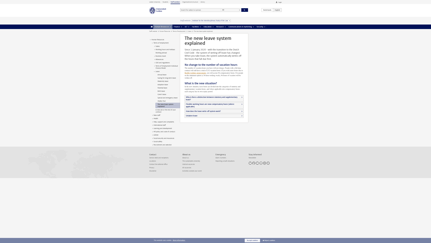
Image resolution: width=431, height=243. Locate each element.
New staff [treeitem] (157, 115)
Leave (189, 31)
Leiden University (154, 2)
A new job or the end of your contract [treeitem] (166, 111)
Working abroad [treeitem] (161, 53)
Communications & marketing (240, 27)
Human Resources (162, 27)
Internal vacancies (188, 164)
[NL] (267, 10)
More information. (179, 240)
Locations (152, 161)
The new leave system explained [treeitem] (165, 105)
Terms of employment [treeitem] (161, 43)
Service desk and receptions (158, 158)
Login (280, 2)
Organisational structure (190, 2)
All (223, 10)
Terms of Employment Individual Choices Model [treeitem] (167, 67)
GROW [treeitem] (156, 135)
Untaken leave (191, 116)
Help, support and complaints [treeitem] (164, 122)
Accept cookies (252, 240)
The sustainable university (191, 161)
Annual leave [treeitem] (162, 75)
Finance (177, 27)
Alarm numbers (221, 158)
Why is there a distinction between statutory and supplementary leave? (211, 98)
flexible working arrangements (195, 73)
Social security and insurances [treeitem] (164, 138)
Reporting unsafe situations (225, 161)
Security (260, 27)
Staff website (153, 31)
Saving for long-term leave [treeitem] (167, 78)
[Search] (244, 10)
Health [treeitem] (156, 118)
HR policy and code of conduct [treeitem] (164, 132)
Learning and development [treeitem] (163, 128)
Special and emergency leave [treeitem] (167, 98)
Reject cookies (269, 240)
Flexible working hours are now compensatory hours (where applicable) (210, 105)
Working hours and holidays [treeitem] (165, 49)
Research (220, 27)
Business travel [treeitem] (161, 56)
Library (202, 2)
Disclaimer (152, 171)
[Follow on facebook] (253, 163)
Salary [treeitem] (158, 46)
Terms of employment (179, 31)
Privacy (151, 168)
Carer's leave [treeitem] (162, 94)
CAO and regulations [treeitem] (163, 63)
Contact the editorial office (158, 164)
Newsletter (252, 158)
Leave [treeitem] (157, 71)
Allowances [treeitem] (159, 59)
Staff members (175, 2)
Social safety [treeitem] (158, 142)
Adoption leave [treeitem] (163, 85)
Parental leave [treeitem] (162, 88)
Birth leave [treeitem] (161, 91)
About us (185, 158)
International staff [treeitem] (160, 125)
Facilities (195, 27)
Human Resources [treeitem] (158, 40)
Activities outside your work (192, 171)
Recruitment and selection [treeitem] (163, 145)
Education (208, 27)
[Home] (151, 27)
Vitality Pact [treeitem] (162, 101)
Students (165, 2)
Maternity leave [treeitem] (163, 81)
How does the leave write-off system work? (203, 111)
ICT (186, 27)
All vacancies (186, 168)
